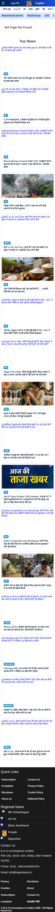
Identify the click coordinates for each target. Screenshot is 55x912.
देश (24, 9)
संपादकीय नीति (33, 901)
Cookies (5, 888)
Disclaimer (7, 792)
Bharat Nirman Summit (12, 15)
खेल (43, 9)
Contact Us (34, 779)
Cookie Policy (35, 792)
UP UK (12, 818)
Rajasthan (14, 838)
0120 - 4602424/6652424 (24, 866)
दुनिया (37, 9)
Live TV (15, 3)
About (30, 888)
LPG (47, 15)
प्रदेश (31, 9)
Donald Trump (33, 15)
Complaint (7, 786)
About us (6, 799)
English (40, 3)
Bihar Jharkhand (18, 825)
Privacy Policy (36, 786)
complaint (6, 901)
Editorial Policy (36, 799)
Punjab (12, 832)
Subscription (8, 779)
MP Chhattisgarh (18, 812)
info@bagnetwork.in (20, 872)
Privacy (5, 881)
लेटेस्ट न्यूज (7, 9)
